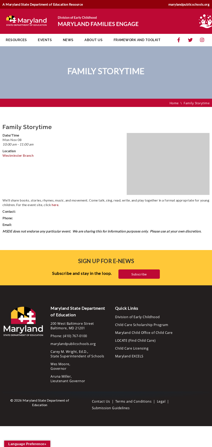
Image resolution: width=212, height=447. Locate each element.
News (68, 40)
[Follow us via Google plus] (202, 40)
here (55, 205)
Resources (16, 40)
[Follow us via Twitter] (190, 40)
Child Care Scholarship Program (141, 325)
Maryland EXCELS (129, 356)
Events (45, 40)
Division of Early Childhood (137, 317)
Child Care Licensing (131, 348)
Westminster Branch (18, 155)
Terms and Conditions (133, 401)
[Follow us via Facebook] (179, 40)
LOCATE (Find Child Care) (135, 340)
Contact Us (101, 401)
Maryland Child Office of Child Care (144, 332)
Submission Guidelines (111, 408)
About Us (93, 40)
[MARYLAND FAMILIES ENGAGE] (72, 21)
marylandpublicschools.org (189, 4)
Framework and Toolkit (137, 40)
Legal (161, 401)
